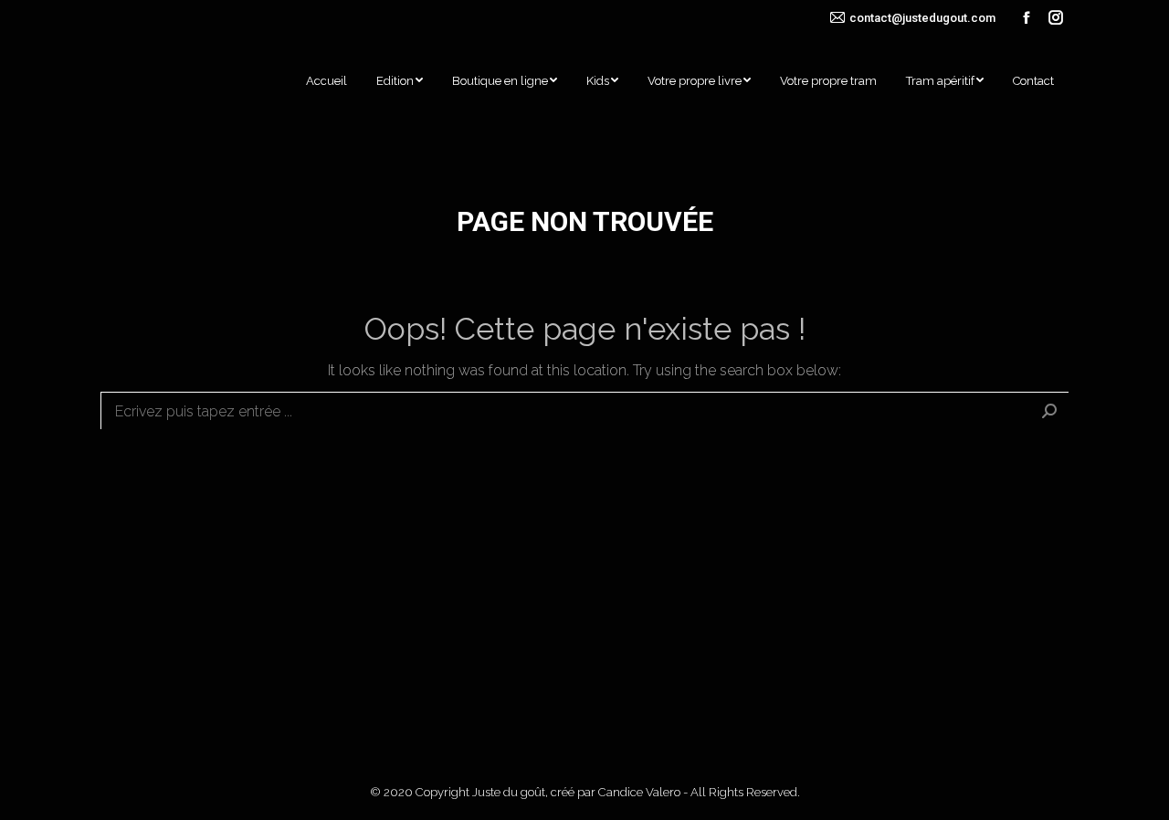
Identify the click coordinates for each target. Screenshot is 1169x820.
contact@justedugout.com (922, 18)
